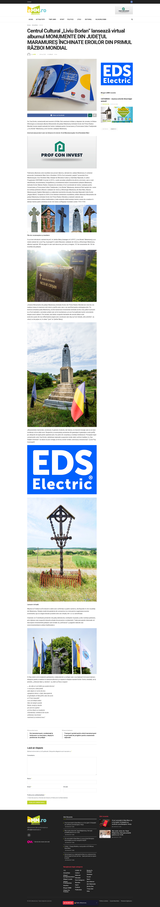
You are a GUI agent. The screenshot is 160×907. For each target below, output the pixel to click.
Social (89, 877)
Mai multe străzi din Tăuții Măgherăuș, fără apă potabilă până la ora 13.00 (121, 833)
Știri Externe (90, 881)
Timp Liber (52, 19)
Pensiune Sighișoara (126, 901)
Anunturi (66, 885)
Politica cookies (103, 901)
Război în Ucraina (89, 871)
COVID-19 (78, 870)
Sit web (65, 787)
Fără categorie (79, 880)
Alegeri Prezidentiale (67, 882)
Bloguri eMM (67, 888)
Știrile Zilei (90, 886)
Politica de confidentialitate (36, 795)
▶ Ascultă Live (68, 902)
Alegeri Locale (67, 879)
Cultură (41, 25)
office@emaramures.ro (34, 829)
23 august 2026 (70, 860)
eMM (34, 54)
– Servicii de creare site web (41, 842)
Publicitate (78, 889)
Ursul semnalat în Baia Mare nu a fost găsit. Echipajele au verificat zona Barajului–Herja (122, 822)
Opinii (77, 885)
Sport (62, 19)
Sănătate (89, 874)
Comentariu (31, 755)
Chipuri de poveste (66, 891)
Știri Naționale (91, 884)
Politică (70, 19)
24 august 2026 (70, 826)
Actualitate (40, 19)
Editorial (88, 19)
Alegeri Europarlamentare (69, 876)
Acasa (31, 19)
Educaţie (77, 877)
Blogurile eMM (101, 19)
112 (64, 870)
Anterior (105, 129)
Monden (77, 882)
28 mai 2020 (42, 54)
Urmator (113, 129)
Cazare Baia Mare (114, 901)
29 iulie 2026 (114, 104)
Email (29, 787)
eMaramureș (105, 104)
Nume (29, 778)
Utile (79, 19)
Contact (29, 1)
